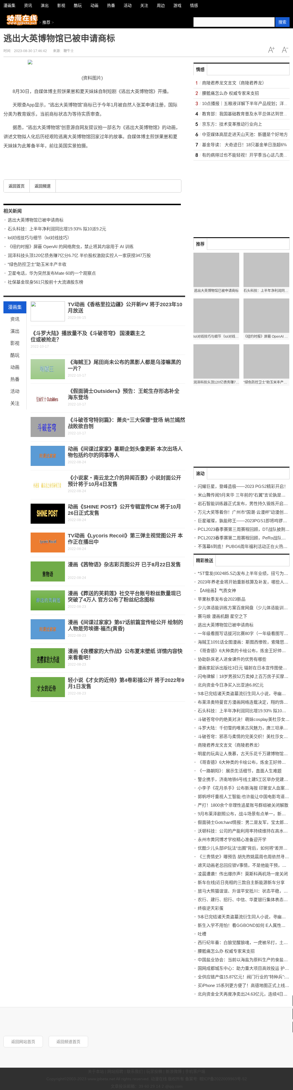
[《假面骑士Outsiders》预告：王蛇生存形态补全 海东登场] (48, 398)
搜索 (282, 22)
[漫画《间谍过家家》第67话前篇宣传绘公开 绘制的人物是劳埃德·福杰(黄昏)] (48, 629)
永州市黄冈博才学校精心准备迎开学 (232, 839)
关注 (14, 403)
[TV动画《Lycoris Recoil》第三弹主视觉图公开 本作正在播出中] (48, 543)
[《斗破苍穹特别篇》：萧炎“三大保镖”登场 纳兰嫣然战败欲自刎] (48, 427)
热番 (14, 379)
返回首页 (17, 186)
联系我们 (135, 1071)
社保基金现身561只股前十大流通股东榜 (45, 282)
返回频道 (43, 186)
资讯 (14, 319)
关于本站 (96, 1071)
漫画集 (15, 307)
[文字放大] (271, 49)
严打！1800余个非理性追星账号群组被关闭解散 (243, 805)
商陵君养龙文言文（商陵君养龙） (234, 82)
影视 (14, 343)
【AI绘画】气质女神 (217, 590)
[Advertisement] (236, 196)
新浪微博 (174, 1071)
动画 (14, 367)
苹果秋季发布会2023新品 (222, 599)
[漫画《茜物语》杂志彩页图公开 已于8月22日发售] (48, 571)
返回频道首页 (68, 1041)
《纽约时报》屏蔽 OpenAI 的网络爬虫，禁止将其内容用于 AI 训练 (71, 246)
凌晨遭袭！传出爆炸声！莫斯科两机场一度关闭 (243, 873)
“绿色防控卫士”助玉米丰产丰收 (37, 264)
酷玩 (14, 355)
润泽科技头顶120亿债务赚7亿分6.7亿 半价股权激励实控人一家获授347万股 (79, 255)
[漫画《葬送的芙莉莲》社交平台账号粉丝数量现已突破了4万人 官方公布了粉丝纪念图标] (48, 600)
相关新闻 (12, 211)
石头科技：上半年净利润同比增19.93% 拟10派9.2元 (57, 228)
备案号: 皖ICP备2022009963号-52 (216, 1079)
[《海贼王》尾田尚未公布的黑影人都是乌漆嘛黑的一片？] (48, 369)
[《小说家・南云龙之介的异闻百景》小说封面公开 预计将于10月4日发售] (48, 485)
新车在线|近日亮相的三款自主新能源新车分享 (241, 882)
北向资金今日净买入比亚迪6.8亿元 (231, 685)
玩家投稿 (154, 1071)
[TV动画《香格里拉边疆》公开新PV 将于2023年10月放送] (48, 311)
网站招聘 (115, 1071)
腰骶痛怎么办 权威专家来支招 (230, 93)
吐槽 (202, 933)
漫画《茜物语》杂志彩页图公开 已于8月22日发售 (124, 564)
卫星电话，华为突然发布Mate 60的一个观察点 (52, 273)
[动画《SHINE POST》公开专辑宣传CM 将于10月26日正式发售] (48, 514)
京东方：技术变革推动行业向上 (232, 124)
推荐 (46, 22)
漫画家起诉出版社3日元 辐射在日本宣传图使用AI (244, 667)
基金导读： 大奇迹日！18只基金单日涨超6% (244, 144)
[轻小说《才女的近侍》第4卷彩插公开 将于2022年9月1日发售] (48, 687)
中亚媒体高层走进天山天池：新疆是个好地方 (245, 134)
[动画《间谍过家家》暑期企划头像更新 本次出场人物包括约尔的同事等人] (48, 456)
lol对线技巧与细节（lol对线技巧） (40, 237)
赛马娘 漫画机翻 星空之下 (222, 616)
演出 (14, 331)
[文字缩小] (285, 49)
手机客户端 (195, 1071)
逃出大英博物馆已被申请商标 (36, 219)
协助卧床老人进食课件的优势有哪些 (232, 659)
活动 (14, 391)
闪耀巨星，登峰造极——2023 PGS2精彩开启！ (243, 486)
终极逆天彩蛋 (210, 908)
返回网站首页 (23, 1041)
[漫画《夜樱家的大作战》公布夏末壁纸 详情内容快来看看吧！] (48, 658)
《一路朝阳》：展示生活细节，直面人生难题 (240, 770)
